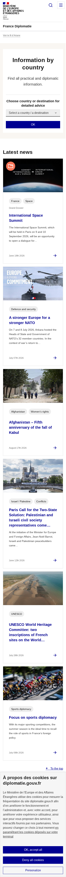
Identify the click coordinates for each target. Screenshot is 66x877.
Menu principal (61, 5)
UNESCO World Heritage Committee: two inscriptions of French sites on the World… (30, 632)
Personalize (33, 870)
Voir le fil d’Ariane (11, 35)
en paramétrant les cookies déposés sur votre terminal (30, 832)
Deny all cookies (33, 860)
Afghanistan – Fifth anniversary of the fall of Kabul (30, 427)
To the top (56, 768)
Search (50, 5)
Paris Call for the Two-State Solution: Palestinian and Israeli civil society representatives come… (33, 517)
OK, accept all (33, 849)
